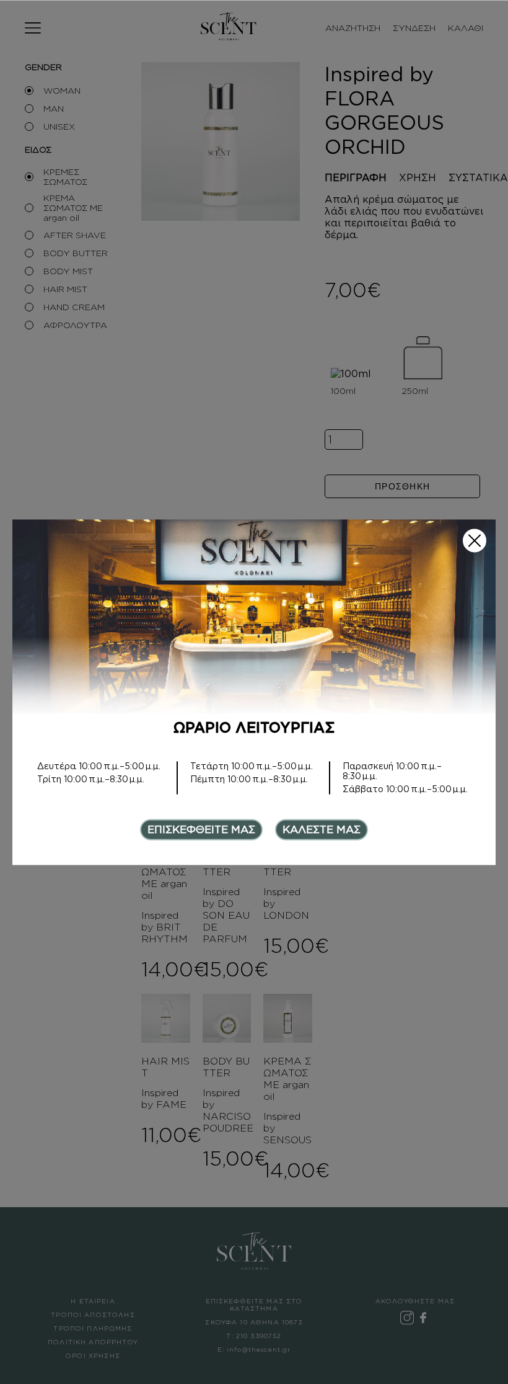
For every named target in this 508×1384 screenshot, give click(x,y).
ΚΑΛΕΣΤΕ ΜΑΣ (321, 829)
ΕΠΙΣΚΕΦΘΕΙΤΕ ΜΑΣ (201, 829)
